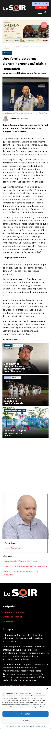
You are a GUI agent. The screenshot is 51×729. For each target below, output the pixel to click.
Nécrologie (40, 3)
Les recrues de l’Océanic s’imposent (20, 561)
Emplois (41, 7)
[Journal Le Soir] (14, 8)
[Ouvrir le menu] (40, 12)
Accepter (25, 714)
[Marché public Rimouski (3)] (25, 31)
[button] (47, 688)
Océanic (5, 46)
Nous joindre (8, 621)
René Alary (16, 118)
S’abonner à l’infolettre (13, 613)
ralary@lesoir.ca (12, 548)
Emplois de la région (12, 617)
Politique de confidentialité (15, 726)
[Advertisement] (25, 464)
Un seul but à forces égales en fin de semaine (24, 566)
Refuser (25, 720)
